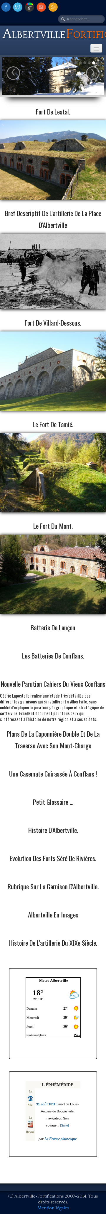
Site (30, 1105)
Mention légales (53, 1207)
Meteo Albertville (53, 980)
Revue (30, 1132)
